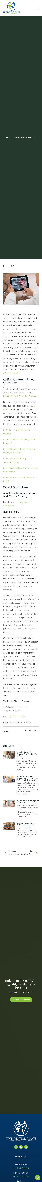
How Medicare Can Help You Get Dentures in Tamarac (26, 824)
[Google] (21, 1147)
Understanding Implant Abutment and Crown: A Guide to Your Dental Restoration (27, 778)
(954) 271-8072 (11, 373)
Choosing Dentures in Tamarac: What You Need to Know (27, 754)
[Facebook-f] (16, 1147)
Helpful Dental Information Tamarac (19, 396)
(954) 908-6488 (21, 1168)
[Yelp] (26, 1147)
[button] (37, 8)
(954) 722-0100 (21, 1176)
